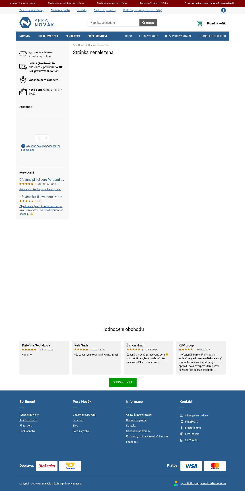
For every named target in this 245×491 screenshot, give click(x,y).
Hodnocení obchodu (122, 329)
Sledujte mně (193, 427)
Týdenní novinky (29, 414)
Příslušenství (27, 431)
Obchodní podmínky (105, 10)
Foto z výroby (81, 431)
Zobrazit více (122, 382)
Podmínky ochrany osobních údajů (142, 10)
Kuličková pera (28, 420)
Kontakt (82, 10)
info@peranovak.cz (196, 415)
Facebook (132, 442)
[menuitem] (25, 36)
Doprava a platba (60, 10)
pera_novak (192, 434)
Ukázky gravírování (84, 414)
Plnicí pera (25, 425)
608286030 (191, 421)
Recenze (78, 420)
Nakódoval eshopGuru (213, 483)
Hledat (150, 22)
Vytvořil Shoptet (190, 483)
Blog (75, 425)
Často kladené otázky (31, 10)
